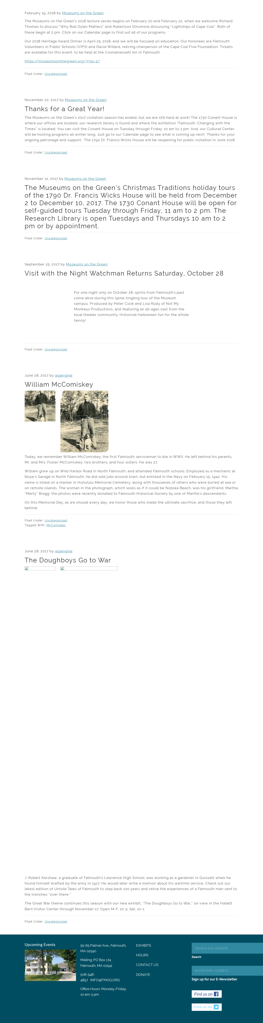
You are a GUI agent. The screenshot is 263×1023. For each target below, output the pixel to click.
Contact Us (147, 965)
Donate (143, 975)
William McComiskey (59, 384)
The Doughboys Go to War (68, 560)
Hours (142, 955)
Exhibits (143, 945)
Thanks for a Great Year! (65, 109)
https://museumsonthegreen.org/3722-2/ (62, 61)
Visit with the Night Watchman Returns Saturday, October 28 (124, 273)
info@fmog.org (105, 980)
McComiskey (56, 525)
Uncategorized (56, 74)
